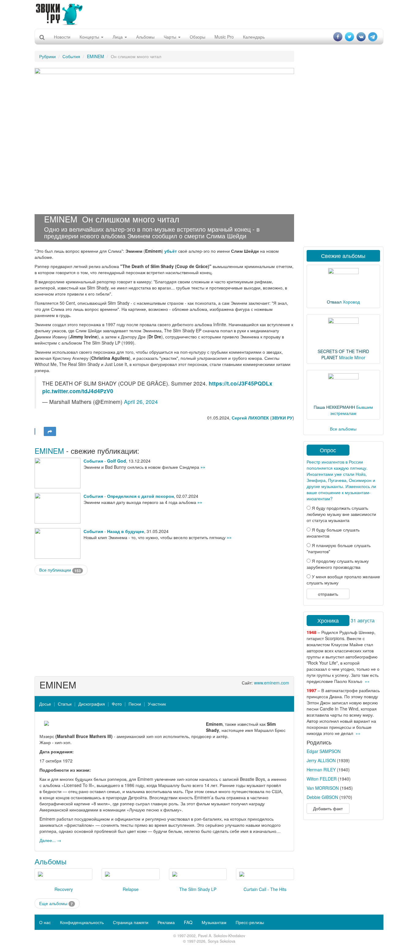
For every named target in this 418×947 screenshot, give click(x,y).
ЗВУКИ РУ (282, 418)
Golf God (116, 461)
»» (202, 467)
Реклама (166, 922)
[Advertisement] (209, 14)
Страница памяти (130, 922)
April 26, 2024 (141, 401)
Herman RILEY (321, 769)
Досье (45, 704)
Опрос (328, 450)
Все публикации (60, 570)
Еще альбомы (56, 903)
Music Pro (224, 37)
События (71, 56)
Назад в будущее (125, 531)
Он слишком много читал (130, 219)
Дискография (91, 704)
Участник (157, 704)
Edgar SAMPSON (324, 751)
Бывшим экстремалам (351, 410)
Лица (118, 37)
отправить (328, 594)
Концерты (90, 37)
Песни (135, 704)
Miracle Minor (352, 357)
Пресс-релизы (250, 922)
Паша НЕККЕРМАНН (334, 407)
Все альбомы (343, 429)
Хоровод (351, 302)
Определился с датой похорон (140, 496)
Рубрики (47, 56)
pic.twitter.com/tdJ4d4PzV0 (77, 391)
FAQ (188, 922)
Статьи (65, 704)
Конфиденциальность (82, 922)
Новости (62, 37)
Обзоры (197, 37)
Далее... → (50, 840)
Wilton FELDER (322, 779)
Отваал (334, 302)
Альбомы (145, 37)
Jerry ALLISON (321, 760)
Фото (117, 704)
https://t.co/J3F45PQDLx (240, 383)
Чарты (170, 37)
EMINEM (95, 56)
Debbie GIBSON (322, 797)
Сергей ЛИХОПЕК (250, 418)
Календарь (254, 37)
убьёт (170, 251)
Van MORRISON (323, 788)
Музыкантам (214, 922)
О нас (45, 922)
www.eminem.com (271, 683)
